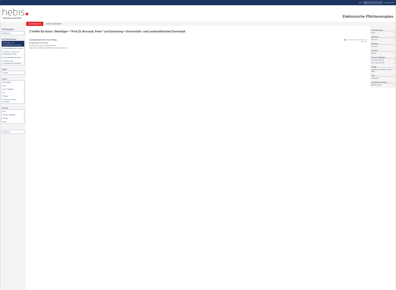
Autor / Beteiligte (8, 89)
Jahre (4, 121)
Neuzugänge (7, 82)
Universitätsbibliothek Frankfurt (13, 48)
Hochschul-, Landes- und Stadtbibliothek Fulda (11, 53)
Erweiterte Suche (389, 2)
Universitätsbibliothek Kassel (12, 57)
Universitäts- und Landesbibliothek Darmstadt (12, 44)
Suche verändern (53, 24)
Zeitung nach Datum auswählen (9, 101)
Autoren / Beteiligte (9, 115)
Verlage (5, 96)
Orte (4, 111)
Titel (4, 85)
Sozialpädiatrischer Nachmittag (43, 40)
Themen (5, 72)
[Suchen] (365, 2)
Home (360, 2)
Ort (4, 92)
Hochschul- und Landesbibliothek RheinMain (12, 62)
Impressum (6, 132)
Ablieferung (6, 33)
